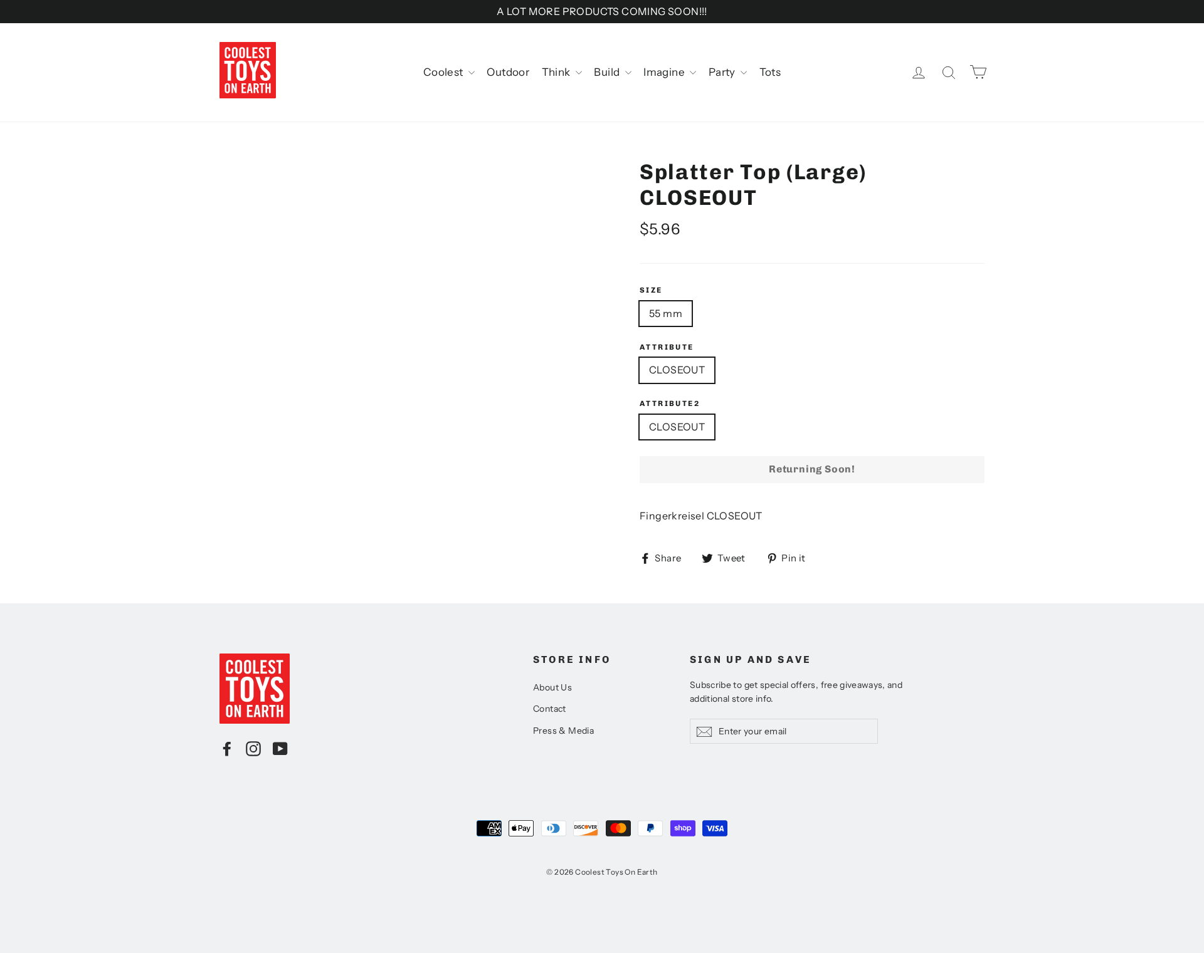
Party (723, 72)
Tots (770, 72)
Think (557, 72)
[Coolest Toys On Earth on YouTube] (280, 748)
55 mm (665, 313)
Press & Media (563, 730)
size (651, 290)
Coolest (444, 72)
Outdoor (508, 72)
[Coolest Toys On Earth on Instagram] (253, 748)
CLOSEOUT (677, 369)
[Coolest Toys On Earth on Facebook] (227, 748)
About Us (552, 687)
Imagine (665, 72)
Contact (549, 708)
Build (607, 72)
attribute (667, 347)
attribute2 (670, 403)
